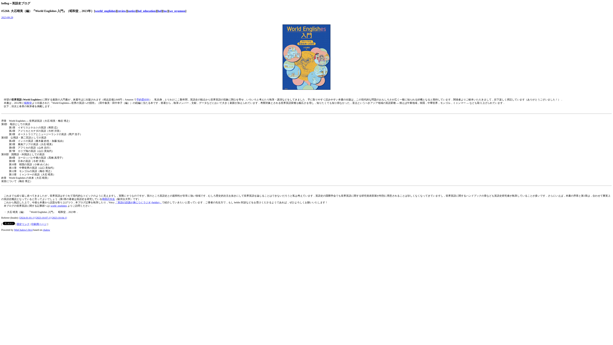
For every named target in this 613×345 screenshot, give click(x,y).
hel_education (147, 11)
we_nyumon (177, 11)
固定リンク (23, 224)
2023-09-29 (7, 17)
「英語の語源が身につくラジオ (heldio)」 (138, 202)
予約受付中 (142, 99)
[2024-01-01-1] (27, 217)
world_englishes (105, 11)
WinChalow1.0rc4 (23, 230)
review (122, 11)
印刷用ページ (39, 224)
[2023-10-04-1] (59, 217)
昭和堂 (28, 103)
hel (160, 11)
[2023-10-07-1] (43, 217)
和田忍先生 (108, 199)
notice (132, 11)
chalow (46, 230)
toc (165, 11)
